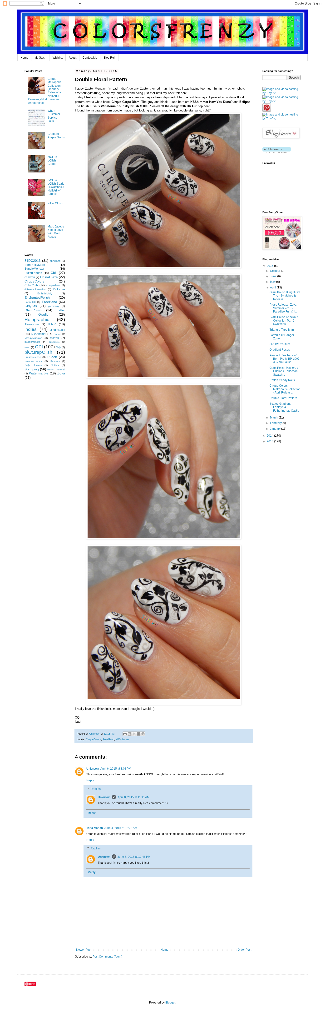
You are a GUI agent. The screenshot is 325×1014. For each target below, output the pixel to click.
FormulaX (30, 302)
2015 (270, 265)
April (273, 287)
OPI (39, 346)
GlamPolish (33, 310)
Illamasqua (32, 324)
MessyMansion (33, 338)
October (275, 270)
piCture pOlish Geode (52, 160)
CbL (54, 273)
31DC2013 (33, 260)
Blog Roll (109, 57)
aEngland (55, 260)
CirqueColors (93, 739)
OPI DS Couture (280, 344)
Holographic (37, 319)
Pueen (52, 357)
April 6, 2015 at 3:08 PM (115, 768)
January (275, 428)
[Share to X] (134, 733)
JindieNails (57, 330)
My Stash (40, 57)
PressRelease (33, 357)
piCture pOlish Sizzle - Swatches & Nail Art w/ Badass (56, 187)
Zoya (61, 373)
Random (55, 361)
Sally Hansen (33, 365)
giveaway (53, 306)
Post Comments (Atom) (107, 956)
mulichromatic (32, 341)
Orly (58, 347)
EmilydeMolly (44, 293)
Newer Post (83, 949)
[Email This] (125, 733)
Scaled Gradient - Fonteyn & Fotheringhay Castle (284, 407)
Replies (96, 789)
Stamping (32, 369)
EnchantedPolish (37, 297)
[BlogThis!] (129, 733)
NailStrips (54, 342)
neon (27, 347)
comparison (53, 285)
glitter (61, 310)
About (72, 57)
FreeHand (108, 739)
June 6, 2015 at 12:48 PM (134, 856)
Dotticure (59, 289)
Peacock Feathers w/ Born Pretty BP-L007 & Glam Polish (285, 359)
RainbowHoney (33, 361)
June (273, 276)
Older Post (244, 949)
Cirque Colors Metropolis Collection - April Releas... (285, 389)
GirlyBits (31, 306)
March (274, 417)
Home (24, 57)
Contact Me (90, 57)
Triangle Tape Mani (282, 329)
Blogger (170, 1002)
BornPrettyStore (35, 265)
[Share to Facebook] (138, 733)
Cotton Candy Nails (282, 380)
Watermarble (38, 373)
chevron (30, 277)
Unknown (92, 768)
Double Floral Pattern (283, 398)
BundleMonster (34, 268)
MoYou (54, 338)
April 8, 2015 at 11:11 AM (133, 797)
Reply (90, 780)
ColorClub (31, 285)
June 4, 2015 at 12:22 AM (120, 828)
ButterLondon (33, 273)
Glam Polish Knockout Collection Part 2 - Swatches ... (284, 320)
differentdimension (35, 289)
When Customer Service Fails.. (54, 116)
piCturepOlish (38, 352)
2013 (270, 441)
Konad (57, 334)
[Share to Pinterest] (143, 733)
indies (31, 329)
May (273, 281)
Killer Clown (55, 203)
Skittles (55, 365)
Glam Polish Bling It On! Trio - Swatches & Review (285, 296)
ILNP (52, 324)
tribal (50, 369)
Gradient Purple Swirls (56, 135)
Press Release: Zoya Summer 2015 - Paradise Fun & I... (283, 308)
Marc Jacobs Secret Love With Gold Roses (56, 231)
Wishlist (58, 57)
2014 (270, 435)
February (276, 423)
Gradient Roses (280, 349)
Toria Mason (94, 828)
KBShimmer (122, 739)
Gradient (44, 314)
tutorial (61, 369)
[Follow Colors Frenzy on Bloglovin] (276, 152)
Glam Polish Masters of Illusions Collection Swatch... (284, 371)
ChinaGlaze (49, 277)
